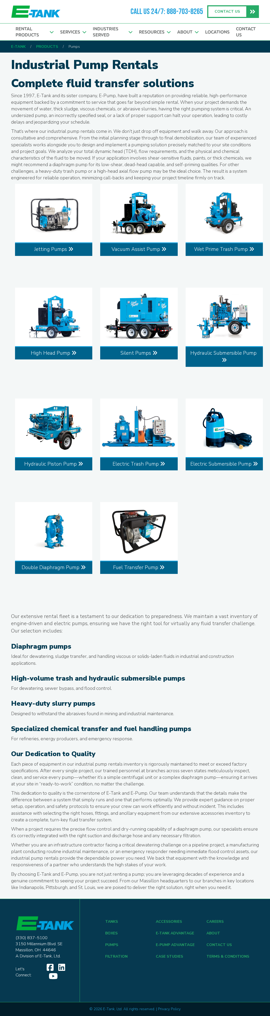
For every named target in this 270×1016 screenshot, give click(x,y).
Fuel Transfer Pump (136, 567)
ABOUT (213, 933)
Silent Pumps (136, 353)
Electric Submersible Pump (221, 464)
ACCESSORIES (169, 921)
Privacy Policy (169, 1009)
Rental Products (28, 32)
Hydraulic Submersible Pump (224, 353)
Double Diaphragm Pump (51, 567)
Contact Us (246, 32)
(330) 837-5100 (31, 938)
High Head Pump (51, 353)
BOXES (111, 933)
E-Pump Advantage (175, 944)
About (186, 32)
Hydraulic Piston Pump (51, 464)
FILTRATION (116, 956)
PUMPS (111, 944)
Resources (153, 32)
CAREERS (215, 921)
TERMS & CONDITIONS (227, 956)
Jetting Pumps (51, 249)
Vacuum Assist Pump (136, 249)
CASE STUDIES (169, 956)
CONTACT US (219, 944)
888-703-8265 (185, 11)
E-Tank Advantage (175, 933)
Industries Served (105, 32)
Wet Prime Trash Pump (221, 249)
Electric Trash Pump (136, 464)
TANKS (111, 921)
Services (71, 32)
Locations (217, 32)
